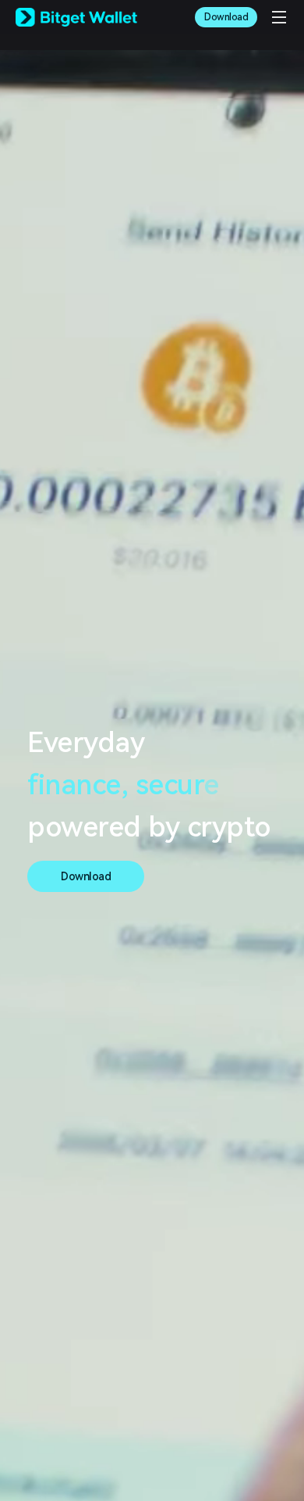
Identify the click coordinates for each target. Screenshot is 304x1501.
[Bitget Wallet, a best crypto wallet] (76, 17)
